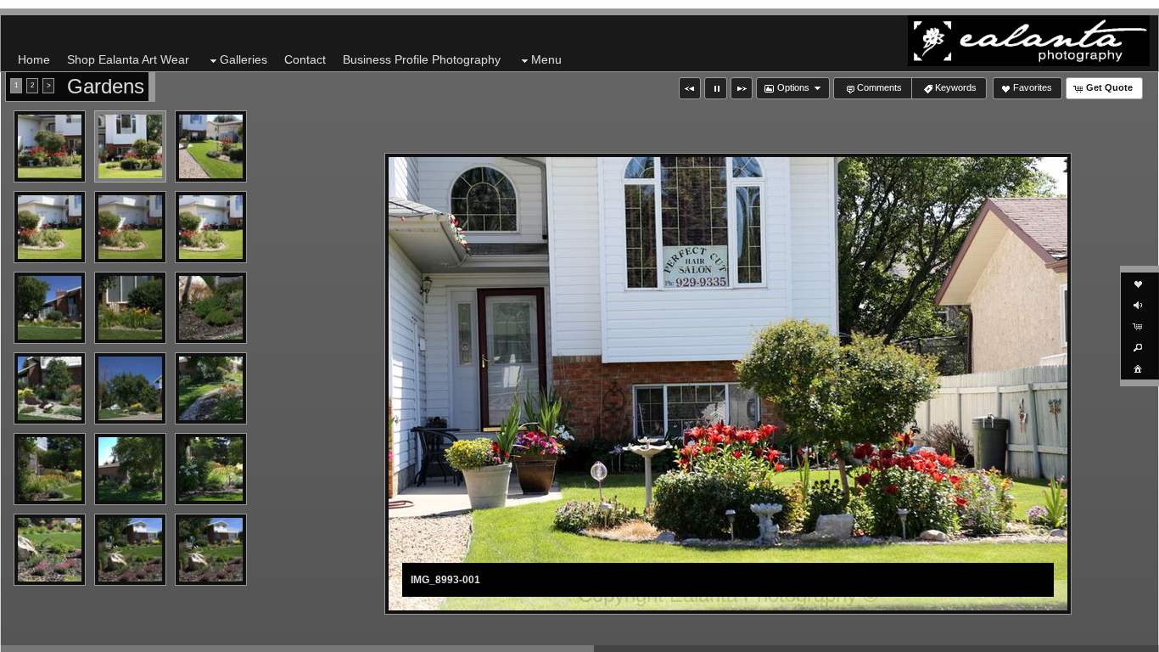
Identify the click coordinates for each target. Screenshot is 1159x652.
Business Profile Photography (422, 59)
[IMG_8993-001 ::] (130, 146)
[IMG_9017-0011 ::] (130, 550)
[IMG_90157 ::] (211, 469)
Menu (546, 59)
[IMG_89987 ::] (49, 227)
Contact (305, 59)
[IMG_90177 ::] (211, 550)
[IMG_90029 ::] (49, 308)
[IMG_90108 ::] (49, 469)
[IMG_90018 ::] (211, 227)
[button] (690, 88)
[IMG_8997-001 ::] (211, 146)
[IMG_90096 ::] (211, 388)
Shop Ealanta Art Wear (128, 59)
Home (34, 59)
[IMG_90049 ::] (211, 308)
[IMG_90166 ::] (49, 550)
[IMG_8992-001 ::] (49, 146)
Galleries (243, 59)
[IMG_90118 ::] (130, 469)
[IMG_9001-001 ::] (130, 227)
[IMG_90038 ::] (130, 308)
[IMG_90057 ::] (49, 388)
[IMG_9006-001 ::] (130, 388)
